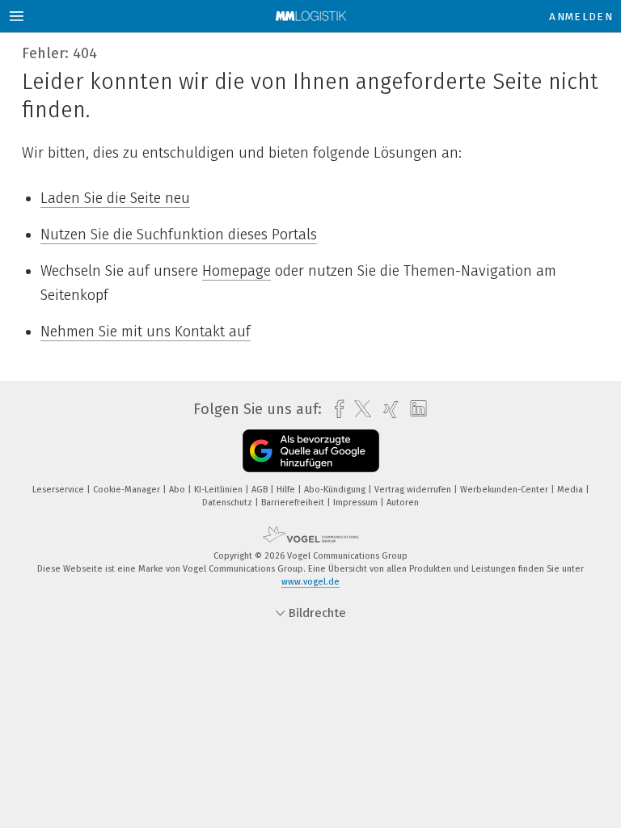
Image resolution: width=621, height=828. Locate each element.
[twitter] (359, 409)
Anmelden (581, 16)
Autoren (403, 502)
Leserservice (59, 489)
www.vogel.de (310, 582)
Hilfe (287, 489)
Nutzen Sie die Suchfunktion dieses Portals (178, 234)
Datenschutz (228, 502)
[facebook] (335, 409)
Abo (178, 489)
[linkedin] (414, 409)
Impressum (356, 502)
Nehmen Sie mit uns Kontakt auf (145, 331)
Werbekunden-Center (505, 489)
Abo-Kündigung (336, 489)
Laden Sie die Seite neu (115, 198)
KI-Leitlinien (219, 489)
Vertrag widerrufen (414, 489)
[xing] (387, 409)
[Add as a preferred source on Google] (311, 450)
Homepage (236, 271)
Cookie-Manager (128, 489)
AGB (260, 489)
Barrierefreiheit (294, 502)
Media (571, 489)
